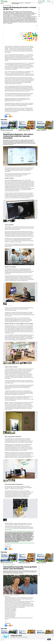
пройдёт (8, 72)
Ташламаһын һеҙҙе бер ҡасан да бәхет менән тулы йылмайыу (18, 3)
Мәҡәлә (2, 3)
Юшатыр (4, 1)
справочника (26, 54)
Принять (49, 639)
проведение (28, 99)
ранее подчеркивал (8, 528)
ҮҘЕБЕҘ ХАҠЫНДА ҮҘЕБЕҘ (43, 1)
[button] (36, 209)
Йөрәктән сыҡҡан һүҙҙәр (49, 1)
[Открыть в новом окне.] (7, 116)
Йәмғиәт (4, 5)
